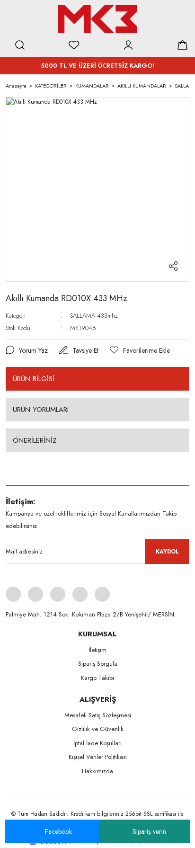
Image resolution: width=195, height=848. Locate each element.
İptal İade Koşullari (97, 743)
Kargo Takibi (97, 677)
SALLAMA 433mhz (94, 315)
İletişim (97, 649)
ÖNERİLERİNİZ (35, 440)
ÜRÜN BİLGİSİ (33, 379)
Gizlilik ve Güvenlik (98, 728)
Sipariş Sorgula (97, 663)
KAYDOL (167, 551)
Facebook (58, 831)
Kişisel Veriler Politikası (98, 756)
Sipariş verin (149, 831)
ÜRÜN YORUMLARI (41, 409)
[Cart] (182, 45)
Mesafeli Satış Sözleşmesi (97, 715)
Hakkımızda (97, 771)
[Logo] (97, 19)
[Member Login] (128, 45)
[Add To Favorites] (140, 351)
